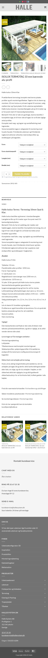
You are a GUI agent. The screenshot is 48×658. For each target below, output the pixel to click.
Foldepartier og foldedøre (11, 589)
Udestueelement (8, 580)
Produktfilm (6, 554)
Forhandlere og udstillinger (35, 388)
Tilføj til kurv (22, 174)
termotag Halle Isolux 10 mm (33, 73)
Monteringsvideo (26, 399)
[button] (3, 7)
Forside (5, 73)
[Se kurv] (45, 7)
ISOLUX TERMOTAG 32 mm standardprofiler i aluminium (35, 447)
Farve (3, 144)
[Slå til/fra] (45, 580)
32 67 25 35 (6, 632)
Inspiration (6, 550)
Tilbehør (5, 606)
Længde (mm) (6, 158)
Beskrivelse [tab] (6, 199)
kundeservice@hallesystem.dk (13, 507)
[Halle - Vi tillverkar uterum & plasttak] (24, 7)
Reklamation (6, 567)
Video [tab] (4, 204)
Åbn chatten (6, 476)
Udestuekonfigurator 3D (11, 546)
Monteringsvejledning (33, 394)
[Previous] (5, 38)
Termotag (14, 73)
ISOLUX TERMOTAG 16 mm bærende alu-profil (11, 447)
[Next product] (3, 87)
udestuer (5, 585)
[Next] (43, 38)
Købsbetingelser (8, 563)
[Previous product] (8, 87)
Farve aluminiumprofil (9, 151)
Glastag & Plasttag (9, 598)
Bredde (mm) (6, 165)
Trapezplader (7, 602)
